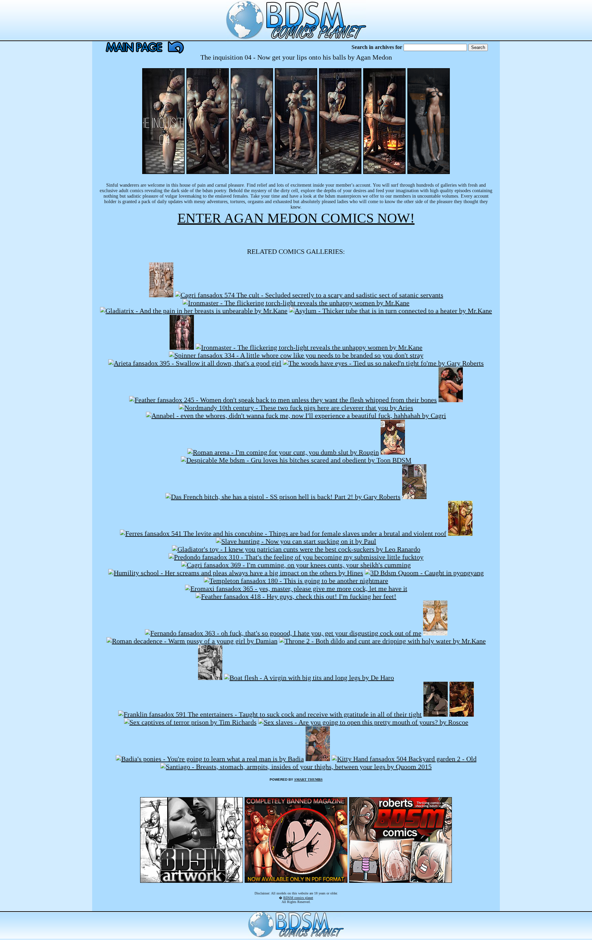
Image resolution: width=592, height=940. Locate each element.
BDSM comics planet (298, 898)
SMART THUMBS (308, 779)
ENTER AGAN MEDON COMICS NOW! (296, 218)
